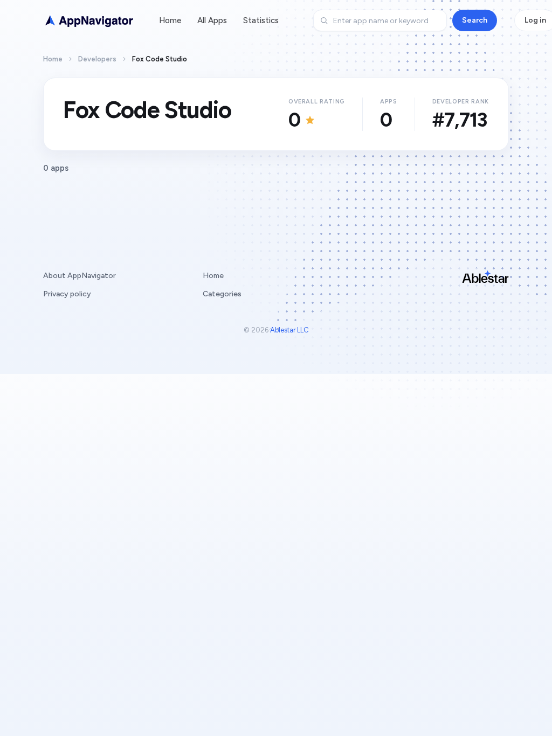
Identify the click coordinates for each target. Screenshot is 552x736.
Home (170, 20)
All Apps (212, 20)
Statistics (261, 20)
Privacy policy (67, 293)
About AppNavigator (79, 275)
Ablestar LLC (289, 330)
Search (474, 20)
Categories (222, 293)
